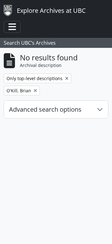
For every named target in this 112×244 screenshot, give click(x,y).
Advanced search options (45, 109)
